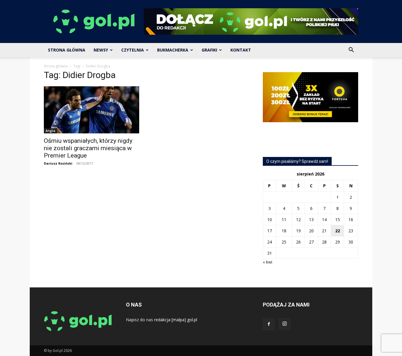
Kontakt (240, 50)
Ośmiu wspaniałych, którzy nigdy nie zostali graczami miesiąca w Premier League (88, 148)
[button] (351, 50)
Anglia (50, 131)
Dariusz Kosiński (58, 163)
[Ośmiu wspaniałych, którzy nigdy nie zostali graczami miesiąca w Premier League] (91, 109)
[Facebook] (269, 324)
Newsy (101, 50)
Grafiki (209, 50)
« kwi (267, 262)
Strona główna (56, 66)
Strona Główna (66, 50)
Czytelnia (132, 50)
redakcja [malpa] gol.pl (175, 319)
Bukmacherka (172, 50)
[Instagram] (284, 324)
